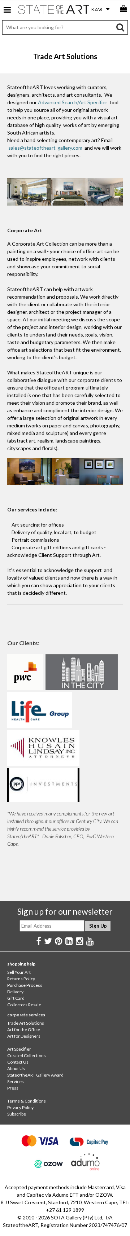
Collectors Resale (24, 1004)
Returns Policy (21, 978)
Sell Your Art (19, 972)
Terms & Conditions (26, 1101)
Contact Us (18, 1062)
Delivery (15, 991)
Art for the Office (23, 1029)
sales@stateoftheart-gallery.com (45, 148)
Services (15, 1081)
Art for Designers (23, 1036)
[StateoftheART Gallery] (54, 11)
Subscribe (16, 1114)
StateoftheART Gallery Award (35, 1075)
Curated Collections (26, 1055)
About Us (16, 1068)
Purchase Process (24, 985)
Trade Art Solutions (25, 1023)
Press (12, 1088)
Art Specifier (19, 1049)
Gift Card (16, 998)
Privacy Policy (20, 1107)
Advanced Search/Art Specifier (72, 102)
